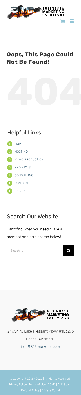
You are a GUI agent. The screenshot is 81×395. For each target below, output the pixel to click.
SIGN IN (20, 191)
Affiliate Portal (51, 390)
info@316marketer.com (40, 346)
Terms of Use (37, 384)
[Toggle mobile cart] (63, 21)
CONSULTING (24, 175)
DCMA (52, 384)
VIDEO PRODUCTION (29, 159)
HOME (19, 144)
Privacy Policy (17, 384)
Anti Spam (64, 384)
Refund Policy (30, 390)
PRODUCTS (23, 167)
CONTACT (21, 183)
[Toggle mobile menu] (72, 21)
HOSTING (21, 151)
